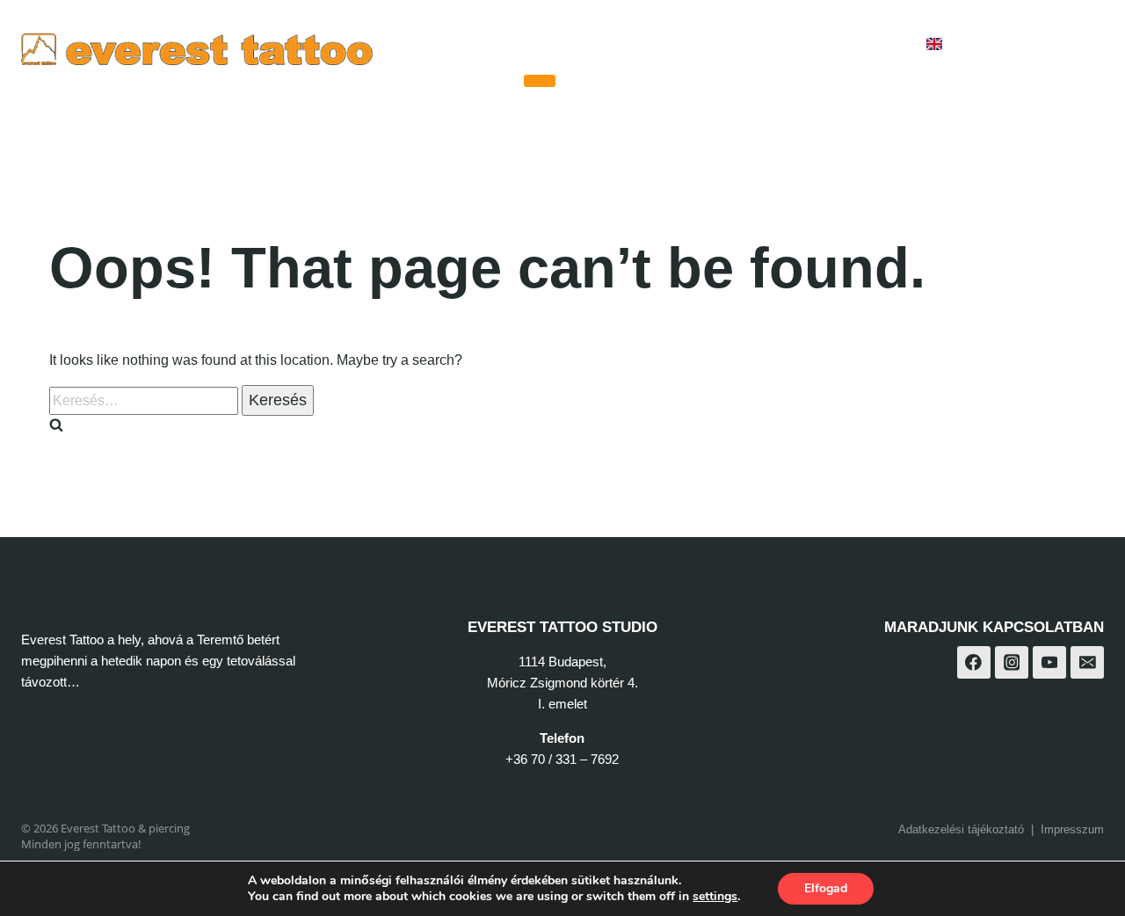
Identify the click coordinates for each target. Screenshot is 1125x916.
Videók (688, 44)
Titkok (762, 44)
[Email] (1087, 663)
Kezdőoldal (469, 44)
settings (715, 897)
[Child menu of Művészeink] (539, 81)
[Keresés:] (145, 400)
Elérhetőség (855, 44)
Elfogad (825, 888)
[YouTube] (1084, 44)
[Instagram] (1040, 44)
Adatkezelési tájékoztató (961, 829)
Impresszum (1072, 829)
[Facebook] (997, 44)
